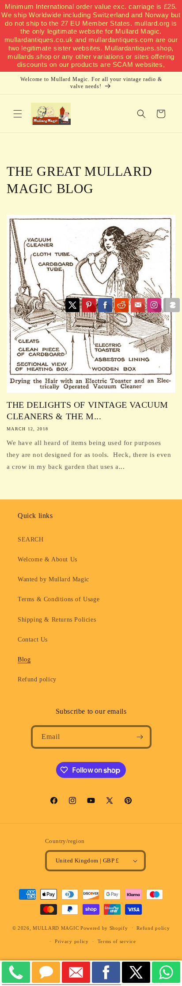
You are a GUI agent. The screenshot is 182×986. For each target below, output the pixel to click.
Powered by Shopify (104, 927)
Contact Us (33, 639)
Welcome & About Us (47, 559)
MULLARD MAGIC (56, 927)
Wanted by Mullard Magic (53, 579)
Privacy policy (72, 941)
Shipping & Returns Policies (57, 619)
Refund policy (37, 679)
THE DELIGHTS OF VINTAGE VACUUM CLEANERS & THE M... (87, 410)
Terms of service (117, 941)
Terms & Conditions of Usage (58, 599)
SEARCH (31, 539)
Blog (24, 659)
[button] (17, 114)
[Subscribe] (140, 737)
